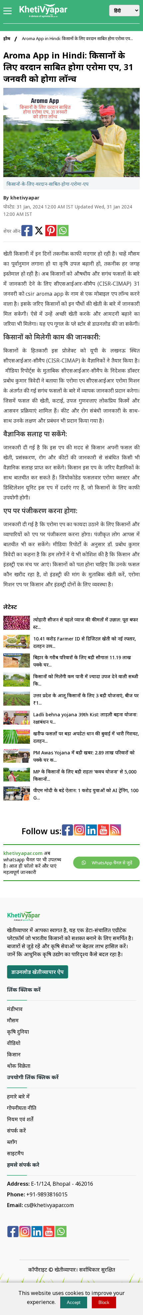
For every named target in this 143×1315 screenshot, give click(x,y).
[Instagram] (79, 831)
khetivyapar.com (23, 853)
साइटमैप (15, 1153)
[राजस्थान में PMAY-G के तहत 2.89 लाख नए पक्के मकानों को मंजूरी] (16, 760)
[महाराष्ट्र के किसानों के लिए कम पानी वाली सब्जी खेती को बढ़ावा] (16, 684)
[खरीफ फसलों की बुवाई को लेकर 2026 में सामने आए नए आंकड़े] (16, 741)
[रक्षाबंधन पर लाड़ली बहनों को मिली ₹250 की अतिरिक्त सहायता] (16, 722)
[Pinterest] (51, 231)
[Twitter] (39, 231)
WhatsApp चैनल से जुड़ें (112, 863)
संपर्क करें (16, 1130)
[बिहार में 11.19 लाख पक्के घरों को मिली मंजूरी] (16, 665)
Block (103, 1302)
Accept (73, 1302)
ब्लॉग (12, 1142)
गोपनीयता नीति (21, 1108)
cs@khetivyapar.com (49, 1205)
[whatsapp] (61, 1232)
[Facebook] (27, 231)
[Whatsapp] (63, 231)
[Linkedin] (91, 831)
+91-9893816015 (47, 1194)
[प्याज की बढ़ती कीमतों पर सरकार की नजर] (16, 627)
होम (6, 38)
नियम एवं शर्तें (20, 1119)
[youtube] (103, 831)
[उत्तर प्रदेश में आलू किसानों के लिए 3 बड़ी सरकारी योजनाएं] (16, 703)
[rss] (115, 831)
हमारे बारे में (18, 1096)
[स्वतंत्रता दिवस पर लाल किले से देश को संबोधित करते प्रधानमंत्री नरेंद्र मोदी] (16, 798)
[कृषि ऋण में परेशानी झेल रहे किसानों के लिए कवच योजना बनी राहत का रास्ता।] (16, 779)
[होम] (43, 16)
